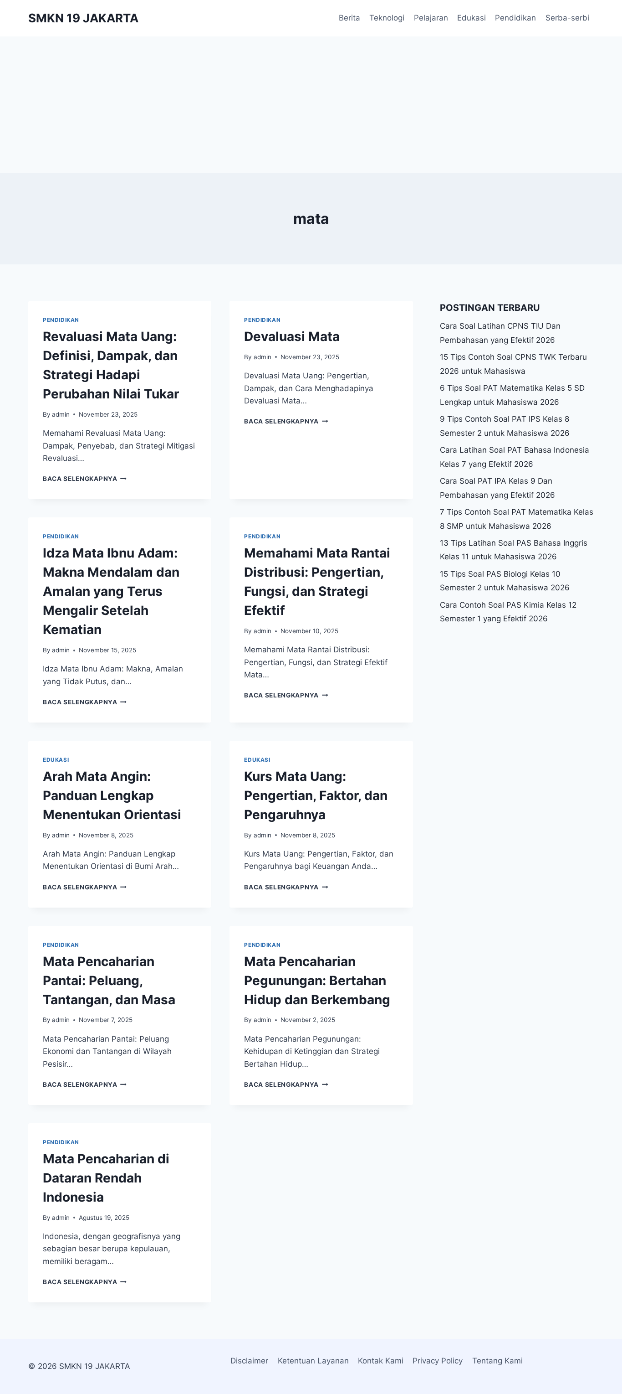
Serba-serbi (567, 17)
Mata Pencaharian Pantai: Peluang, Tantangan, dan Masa (109, 980)
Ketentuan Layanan (313, 1360)
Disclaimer (249, 1360)
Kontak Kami (380, 1360)
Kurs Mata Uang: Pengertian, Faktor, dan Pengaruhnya (315, 795)
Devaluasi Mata (292, 336)
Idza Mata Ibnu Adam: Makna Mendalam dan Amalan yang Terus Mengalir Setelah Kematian (111, 591)
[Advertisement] (311, 105)
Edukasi (471, 17)
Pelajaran (431, 17)
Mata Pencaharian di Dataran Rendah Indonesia (106, 1178)
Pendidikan (515, 17)
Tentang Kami (497, 1360)
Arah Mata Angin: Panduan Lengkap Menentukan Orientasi (112, 795)
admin (61, 414)
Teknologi (386, 17)
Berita (349, 17)
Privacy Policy (438, 1360)
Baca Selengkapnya (85, 478)
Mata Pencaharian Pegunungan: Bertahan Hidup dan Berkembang (317, 980)
